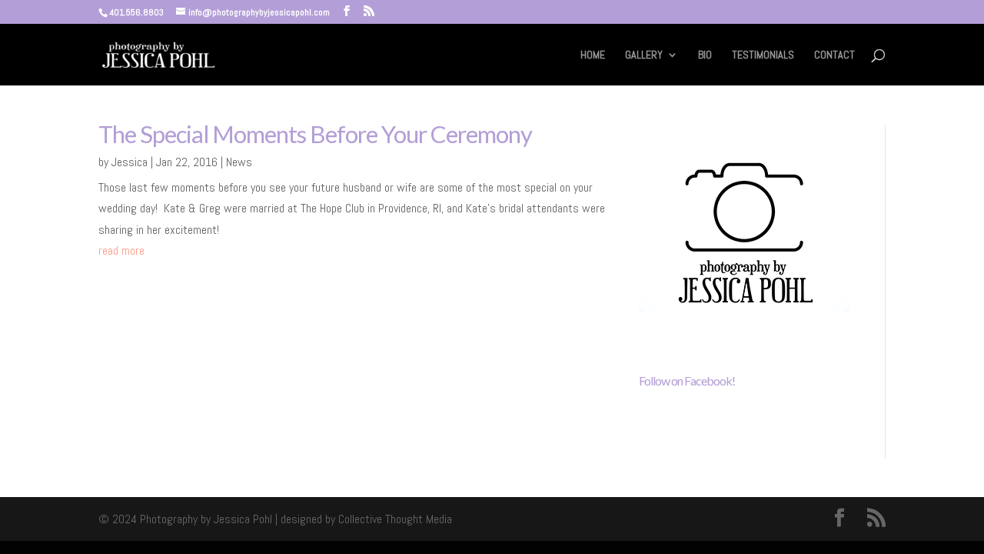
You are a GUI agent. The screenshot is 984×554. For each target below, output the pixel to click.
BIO (705, 55)
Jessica (129, 162)
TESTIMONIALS (763, 55)
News (239, 162)
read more (121, 250)
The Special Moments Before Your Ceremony (315, 134)
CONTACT (834, 55)
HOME (592, 55)
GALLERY (644, 55)
